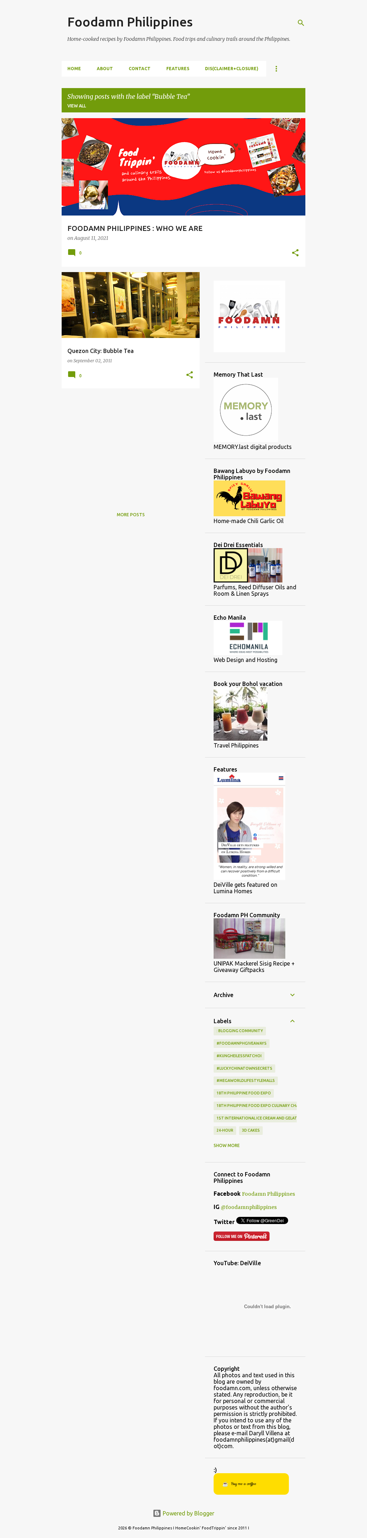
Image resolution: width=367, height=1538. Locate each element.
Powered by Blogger (187, 1513)
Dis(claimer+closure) (231, 68)
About (105, 68)
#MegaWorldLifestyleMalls (245, 1080)
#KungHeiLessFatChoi (239, 1056)
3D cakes (251, 1130)
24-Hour (224, 1130)
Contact (140, 68)
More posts (131, 514)
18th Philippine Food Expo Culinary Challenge (264, 1105)
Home (74, 68)
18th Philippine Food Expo (243, 1093)
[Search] (301, 23)
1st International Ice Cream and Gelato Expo (263, 1118)
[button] (295, 253)
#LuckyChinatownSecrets (244, 1068)
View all (76, 105)
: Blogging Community (239, 1031)
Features (177, 68)
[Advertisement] (128, 444)
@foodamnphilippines (249, 1207)
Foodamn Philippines (130, 21)
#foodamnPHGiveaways (241, 1043)
